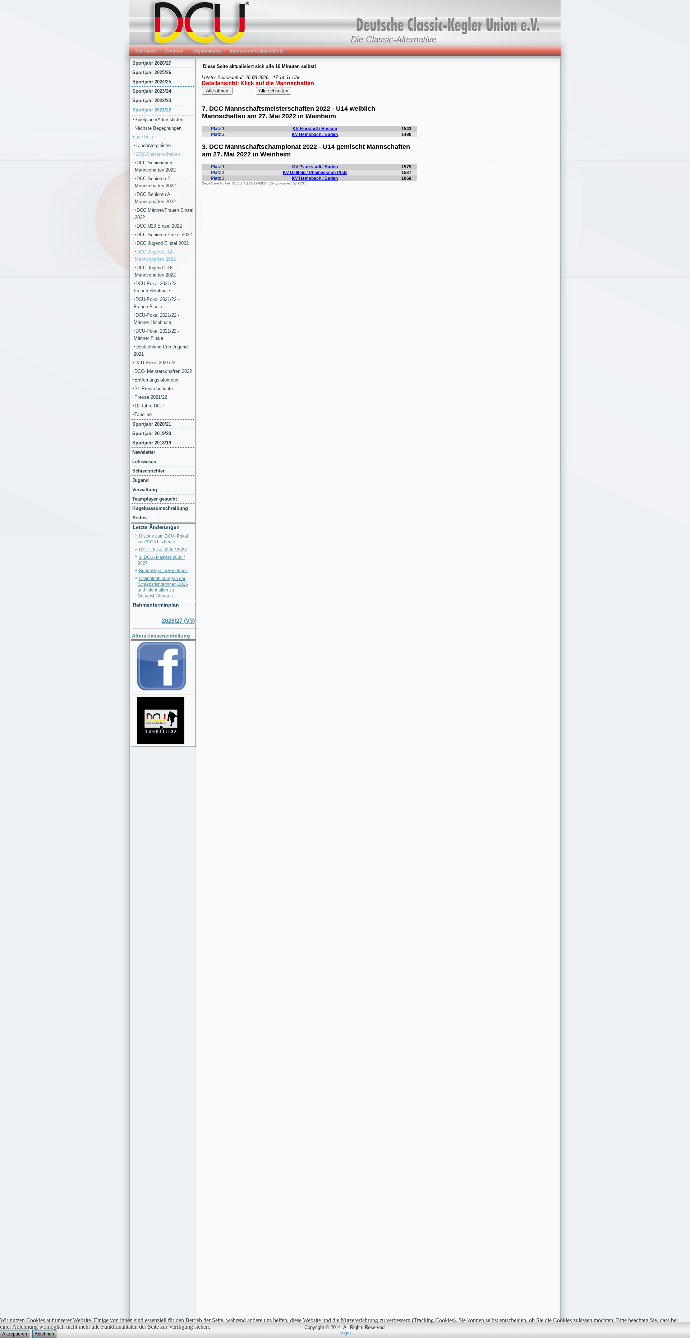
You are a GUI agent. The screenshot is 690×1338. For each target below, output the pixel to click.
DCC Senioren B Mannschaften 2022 (155, 182)
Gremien (174, 51)
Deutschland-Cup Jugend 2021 (161, 350)
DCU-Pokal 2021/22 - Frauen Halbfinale (156, 287)
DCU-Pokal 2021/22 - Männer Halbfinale (156, 318)
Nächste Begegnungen (157, 128)
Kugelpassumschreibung (160, 508)
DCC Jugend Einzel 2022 (163, 243)
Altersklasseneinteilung (161, 636)
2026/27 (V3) (178, 621)
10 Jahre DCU (149, 405)
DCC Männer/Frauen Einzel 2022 (164, 213)
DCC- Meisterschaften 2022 (163, 371)
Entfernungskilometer (156, 380)
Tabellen (143, 414)
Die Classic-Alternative (393, 39)
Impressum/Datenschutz (257, 51)
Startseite (145, 51)
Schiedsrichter (148, 471)
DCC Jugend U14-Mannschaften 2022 (155, 255)
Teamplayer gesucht (154, 499)
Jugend (140, 480)
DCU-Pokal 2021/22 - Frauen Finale (156, 303)
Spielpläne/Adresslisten (158, 119)
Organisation (206, 51)
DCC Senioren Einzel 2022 (164, 234)
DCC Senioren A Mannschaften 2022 (155, 198)
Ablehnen (44, 1334)
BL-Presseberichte (153, 388)
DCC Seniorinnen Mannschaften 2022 (155, 166)
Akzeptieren (14, 1334)
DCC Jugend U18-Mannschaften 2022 (155, 271)
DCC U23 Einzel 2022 (159, 226)
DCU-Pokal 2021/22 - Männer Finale (156, 334)
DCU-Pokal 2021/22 (154, 362)
